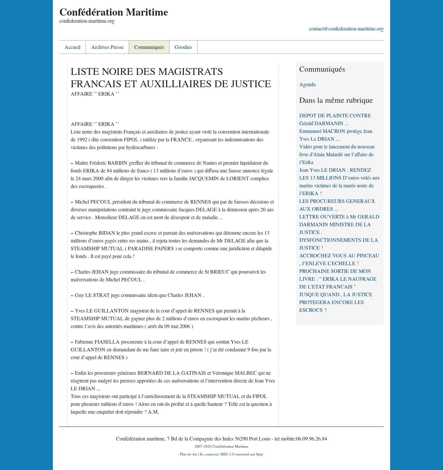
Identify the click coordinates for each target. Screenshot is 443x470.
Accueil (72, 46)
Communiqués (149, 46)
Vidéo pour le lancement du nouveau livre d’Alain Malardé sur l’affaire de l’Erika (337, 154)
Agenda (307, 84)
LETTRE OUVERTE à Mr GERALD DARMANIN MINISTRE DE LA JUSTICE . (339, 224)
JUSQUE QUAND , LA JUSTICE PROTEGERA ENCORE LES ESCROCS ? (335, 302)
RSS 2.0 (228, 454)
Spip (259, 454)
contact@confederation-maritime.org (346, 28)
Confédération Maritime (113, 11)
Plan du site (188, 454)
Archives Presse (107, 46)
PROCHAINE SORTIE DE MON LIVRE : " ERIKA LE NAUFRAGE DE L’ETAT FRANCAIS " (338, 278)
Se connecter (209, 454)
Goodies (183, 46)
